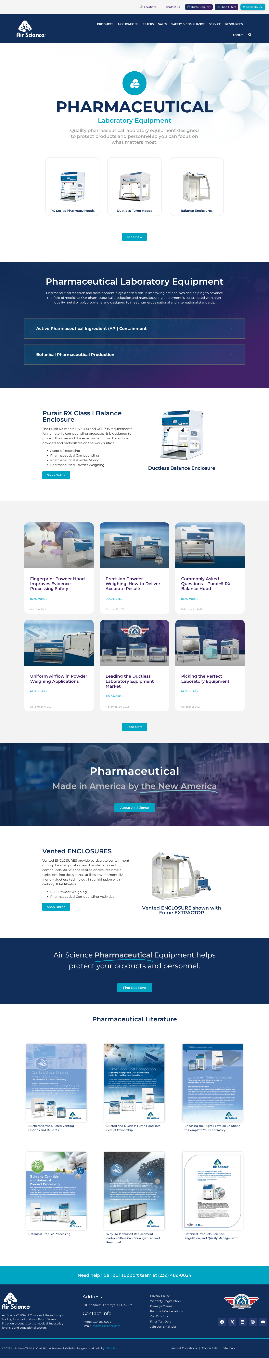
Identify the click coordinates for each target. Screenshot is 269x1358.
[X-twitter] (232, 1322)
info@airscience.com (106, 1326)
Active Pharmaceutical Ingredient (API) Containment (91, 328)
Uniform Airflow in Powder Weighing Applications (58, 679)
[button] (250, 35)
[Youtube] (263, 1322)
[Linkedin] (243, 1322)
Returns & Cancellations (166, 1311)
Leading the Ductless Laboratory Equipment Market (130, 681)
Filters (148, 24)
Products (105, 24)
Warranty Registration (165, 1301)
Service (215, 24)
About (238, 35)
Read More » (38, 598)
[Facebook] (222, 1322)
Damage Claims (161, 1306)
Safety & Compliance (188, 24)
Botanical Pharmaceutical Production (75, 354)
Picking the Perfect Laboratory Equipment (205, 679)
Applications (128, 24)
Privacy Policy (160, 1296)
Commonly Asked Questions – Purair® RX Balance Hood (206, 583)
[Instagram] (253, 1322)
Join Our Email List (163, 1326)
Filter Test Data (160, 1321)
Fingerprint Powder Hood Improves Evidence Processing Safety (57, 583)
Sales (162, 24)
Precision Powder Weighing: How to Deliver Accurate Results (133, 583)
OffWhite (111, 1348)
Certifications (159, 1316)
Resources (234, 24)
